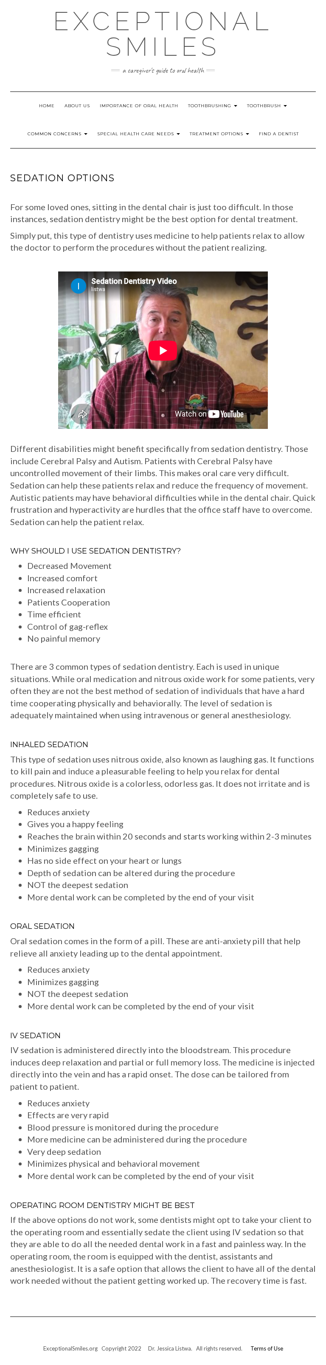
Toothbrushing (210, 106)
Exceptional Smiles (163, 34)
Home (47, 106)
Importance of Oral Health (139, 106)
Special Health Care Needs (136, 134)
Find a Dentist (279, 134)
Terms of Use (266, 1348)
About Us (77, 106)
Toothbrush (265, 106)
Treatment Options (217, 134)
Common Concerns (55, 134)
